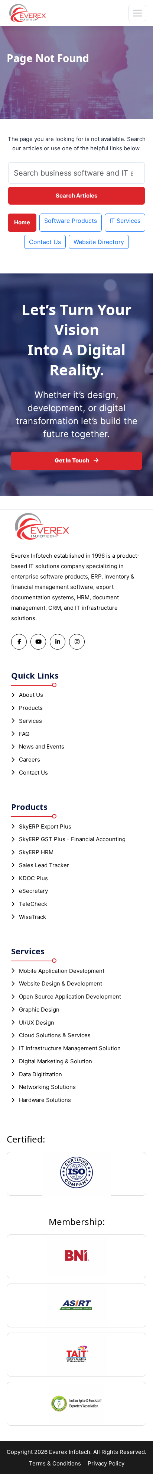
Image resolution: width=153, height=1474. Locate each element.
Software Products (70, 220)
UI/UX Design (36, 1022)
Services (30, 720)
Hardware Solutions (45, 1099)
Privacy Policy (106, 1463)
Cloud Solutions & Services (55, 1035)
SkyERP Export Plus (45, 826)
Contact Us (45, 242)
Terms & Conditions (55, 1463)
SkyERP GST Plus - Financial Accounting (72, 839)
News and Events (41, 746)
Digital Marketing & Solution (55, 1061)
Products (31, 707)
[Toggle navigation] (137, 13)
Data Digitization (40, 1074)
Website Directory (99, 242)
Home (22, 222)
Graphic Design (39, 1009)
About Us (31, 694)
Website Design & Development (60, 983)
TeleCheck (33, 903)
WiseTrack (32, 916)
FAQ (24, 733)
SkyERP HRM (36, 852)
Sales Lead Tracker (44, 865)
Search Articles (76, 195)
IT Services (125, 220)
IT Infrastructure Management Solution (70, 1048)
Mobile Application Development (61, 970)
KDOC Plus (33, 878)
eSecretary (33, 890)
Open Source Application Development (70, 996)
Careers (29, 759)
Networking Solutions (47, 1086)
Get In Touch (73, 460)
